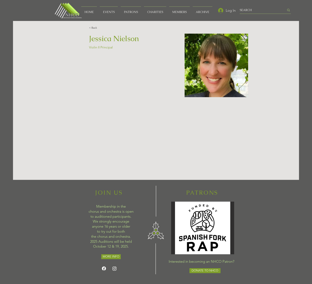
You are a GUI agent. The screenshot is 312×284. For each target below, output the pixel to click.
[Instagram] (114, 268)
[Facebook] (104, 268)
